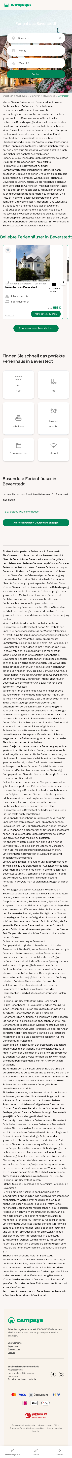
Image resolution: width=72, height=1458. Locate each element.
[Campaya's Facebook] (53, 1374)
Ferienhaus (43, 1291)
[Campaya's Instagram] (61, 1374)
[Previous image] (8, 282)
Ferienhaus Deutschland (17, 770)
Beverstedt (49, 95)
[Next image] (63, 282)
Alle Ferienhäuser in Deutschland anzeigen (36, 522)
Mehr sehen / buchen (46, 313)
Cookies (11, 1352)
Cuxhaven (21, 95)
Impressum (13, 1346)
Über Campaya (15, 1343)
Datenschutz (14, 1349)
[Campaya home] (17, 5)
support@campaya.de (34, 1332)
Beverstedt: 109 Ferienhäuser (22, 511)
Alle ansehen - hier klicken (36, 328)
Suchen (36, 74)
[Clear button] (60, 38)
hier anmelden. (15, 1373)
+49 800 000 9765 (41, 1329)
